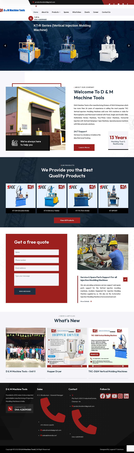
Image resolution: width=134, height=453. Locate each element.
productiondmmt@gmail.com (84, 406)
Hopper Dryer (54, 371)
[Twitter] (108, 396)
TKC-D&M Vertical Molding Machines (107, 371)
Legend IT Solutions (116, 449)
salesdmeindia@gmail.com (51, 430)
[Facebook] (102, 396)
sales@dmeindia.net (49, 435)
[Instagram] (120, 396)
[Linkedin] (126, 396)
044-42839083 (77, 437)
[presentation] (3, 198)
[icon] (109, 4)
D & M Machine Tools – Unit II (20, 371)
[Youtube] (114, 396)
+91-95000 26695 (47, 425)
